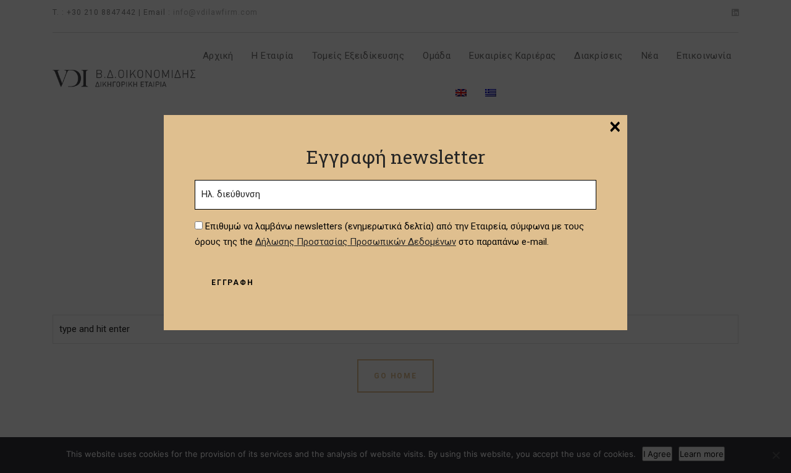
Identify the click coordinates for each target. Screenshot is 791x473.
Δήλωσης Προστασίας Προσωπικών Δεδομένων (355, 241)
